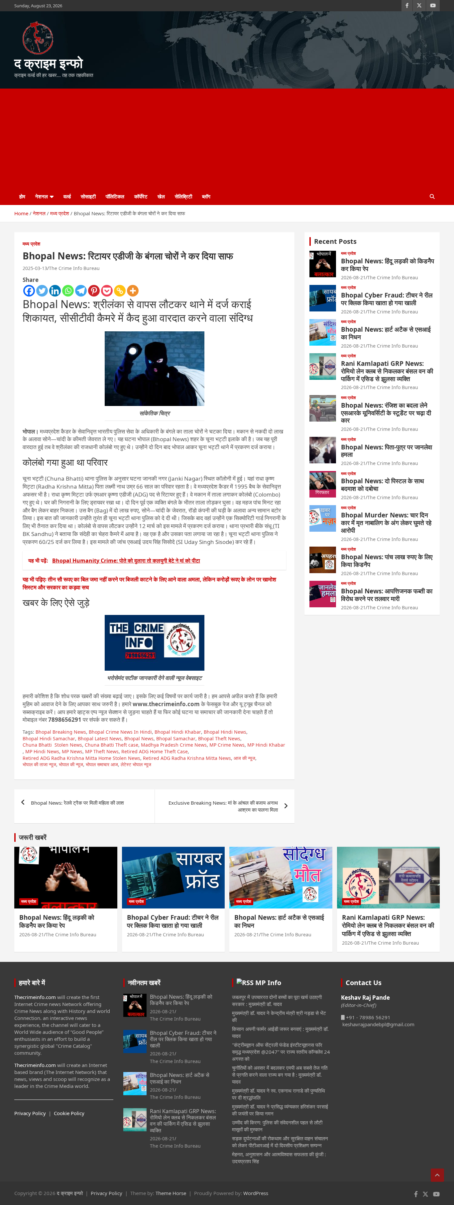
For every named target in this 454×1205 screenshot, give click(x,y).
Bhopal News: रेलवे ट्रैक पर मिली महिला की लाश (77, 802)
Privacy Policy (30, 1113)
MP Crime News (227, 745)
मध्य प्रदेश (31, 243)
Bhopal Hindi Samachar (49, 738)
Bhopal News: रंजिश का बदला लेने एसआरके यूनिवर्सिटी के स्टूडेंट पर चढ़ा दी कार (386, 413)
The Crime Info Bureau (74, 268)
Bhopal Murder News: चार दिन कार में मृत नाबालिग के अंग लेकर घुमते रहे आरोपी (386, 523)
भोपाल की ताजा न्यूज (39, 764)
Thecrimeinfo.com (35, 997)
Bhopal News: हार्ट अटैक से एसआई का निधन (386, 333)
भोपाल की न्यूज (71, 764)
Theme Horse (171, 1193)
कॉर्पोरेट (141, 196)
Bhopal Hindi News (225, 732)
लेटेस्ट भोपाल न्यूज (136, 764)
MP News (72, 751)
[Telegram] (81, 291)
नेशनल (41, 196)
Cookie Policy (69, 1113)
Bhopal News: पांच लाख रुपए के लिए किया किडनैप (386, 561)
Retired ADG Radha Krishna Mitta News (187, 758)
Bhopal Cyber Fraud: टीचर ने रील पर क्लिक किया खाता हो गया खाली (386, 299)
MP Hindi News (42, 751)
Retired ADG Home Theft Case (154, 751)
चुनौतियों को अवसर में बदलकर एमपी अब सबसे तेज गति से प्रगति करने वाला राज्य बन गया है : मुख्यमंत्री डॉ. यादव (279, 1074)
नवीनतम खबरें (144, 982)
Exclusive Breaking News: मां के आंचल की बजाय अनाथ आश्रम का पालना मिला (223, 806)
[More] (133, 291)
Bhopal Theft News (219, 738)
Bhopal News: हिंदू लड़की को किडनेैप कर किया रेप (387, 265)
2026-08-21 (353, 277)
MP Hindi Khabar (266, 745)
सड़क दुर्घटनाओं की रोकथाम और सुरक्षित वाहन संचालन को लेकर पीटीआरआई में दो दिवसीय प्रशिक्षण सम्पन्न (280, 1142)
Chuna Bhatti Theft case (111, 745)
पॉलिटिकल (115, 196)
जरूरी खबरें (33, 837)
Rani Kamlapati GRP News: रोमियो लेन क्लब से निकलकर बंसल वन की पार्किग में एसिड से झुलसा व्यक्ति (387, 371)
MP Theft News (102, 751)
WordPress (255, 1193)
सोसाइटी (88, 196)
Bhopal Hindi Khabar (178, 732)
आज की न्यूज (244, 758)
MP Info (268, 982)
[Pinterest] (94, 291)
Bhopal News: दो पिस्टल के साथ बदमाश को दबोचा (382, 485)
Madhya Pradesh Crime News (174, 745)
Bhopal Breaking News (61, 732)
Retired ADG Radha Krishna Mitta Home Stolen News (81, 758)
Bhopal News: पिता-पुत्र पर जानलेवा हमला (386, 451)
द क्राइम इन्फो (48, 63)
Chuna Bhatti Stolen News (52, 745)
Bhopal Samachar (175, 738)
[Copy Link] (120, 291)
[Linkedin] (55, 291)
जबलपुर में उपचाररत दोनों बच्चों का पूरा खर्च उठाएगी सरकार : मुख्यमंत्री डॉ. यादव (277, 1000)
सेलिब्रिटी (183, 196)
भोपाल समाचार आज (102, 764)
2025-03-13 (35, 268)
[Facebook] (29, 291)
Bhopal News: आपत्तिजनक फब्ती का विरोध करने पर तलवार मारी (386, 595)
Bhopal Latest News (100, 738)
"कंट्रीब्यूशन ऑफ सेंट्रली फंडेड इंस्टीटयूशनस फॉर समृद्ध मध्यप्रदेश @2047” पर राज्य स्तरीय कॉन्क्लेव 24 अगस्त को (281, 1051)
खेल (161, 196)
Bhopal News (139, 738)
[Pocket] (107, 291)
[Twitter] (42, 291)
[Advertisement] (227, 138)
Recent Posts (335, 241)
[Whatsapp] (68, 291)
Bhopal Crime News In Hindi (120, 732)
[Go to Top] (437, 1175)
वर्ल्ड (67, 196)
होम (22, 196)
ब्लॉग (206, 196)
